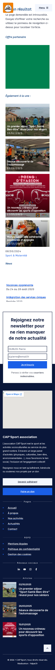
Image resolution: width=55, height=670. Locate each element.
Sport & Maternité (16, 255)
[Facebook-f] (36, 569)
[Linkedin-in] (18, 569)
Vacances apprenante (19, 284)
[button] (27, 491)
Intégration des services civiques (26, 296)
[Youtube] (24, 569)
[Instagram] (30, 569)
